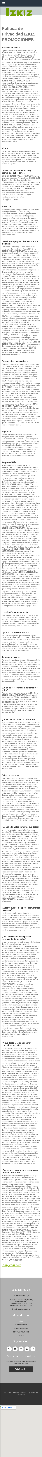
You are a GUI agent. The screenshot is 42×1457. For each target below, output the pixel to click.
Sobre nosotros (21, 1325)
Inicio (21, 1321)
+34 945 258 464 (26, 1305)
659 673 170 (27, 1303)
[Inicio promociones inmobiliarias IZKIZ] (35, 11)
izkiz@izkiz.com (24, 59)
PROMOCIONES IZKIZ (21, 1332)
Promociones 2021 (21, 1328)
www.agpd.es (15, 1259)
